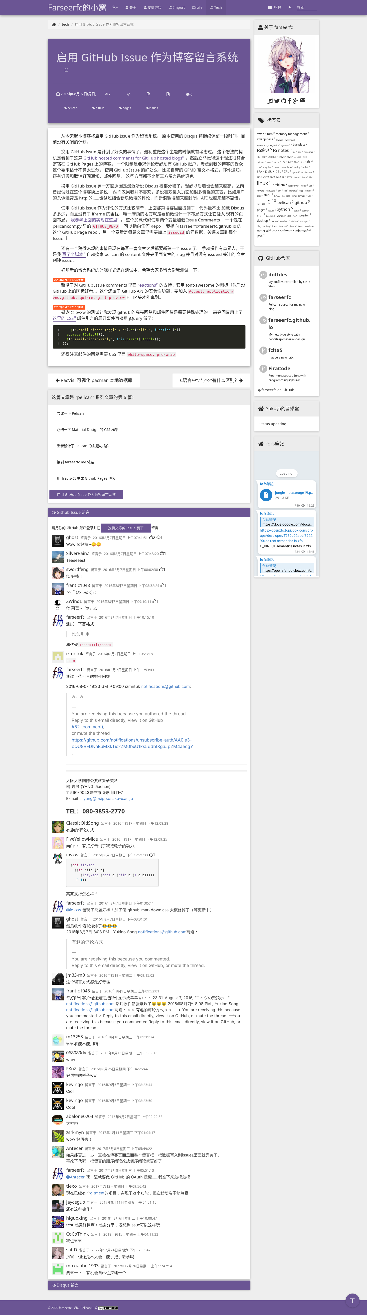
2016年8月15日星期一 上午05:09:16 (129, 1053)
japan (301, 226)
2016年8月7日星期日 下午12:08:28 (140, 823)
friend (297, 177)
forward (261, 190)
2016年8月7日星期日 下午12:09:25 (139, 839)
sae (286, 190)
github (99, 108)
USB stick (273, 157)
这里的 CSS (63, 318)
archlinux (280, 185)
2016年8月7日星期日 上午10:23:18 (125, 654)
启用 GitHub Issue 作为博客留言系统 (86, 494)
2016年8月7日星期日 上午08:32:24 (131, 585)
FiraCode (279, 368)
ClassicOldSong (82, 823)
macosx (275, 221)
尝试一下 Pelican (70, 413)
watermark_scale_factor (268, 145)
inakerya (293, 190)
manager (305, 221)
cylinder (261, 162)
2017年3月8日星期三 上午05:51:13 (126, 1170)
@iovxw (73, 909)
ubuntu (293, 226)
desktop (263, 220)
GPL (310, 195)
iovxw (72, 855)
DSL (279, 172)
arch (261, 215)
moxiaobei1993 (82, 1266)
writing (267, 226)
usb (311, 185)
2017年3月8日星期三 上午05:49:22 (124, 1148)
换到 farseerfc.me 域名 (75, 462)
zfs (310, 161)
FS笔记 (264, 150)
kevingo (74, 1084)
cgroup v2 (286, 145)
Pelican (86, 1308)
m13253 (74, 1037)
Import (178, 7)
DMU (269, 172)
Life (198, 7)
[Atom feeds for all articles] (290, 7)
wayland (281, 215)
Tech (217, 7)
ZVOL (290, 177)
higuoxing (77, 1218)
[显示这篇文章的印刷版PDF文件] (149, 94)
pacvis (297, 210)
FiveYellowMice (82, 839)
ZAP (278, 177)
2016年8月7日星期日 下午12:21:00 (120, 855)
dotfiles (309, 190)
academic (310, 226)
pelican (72, 108)
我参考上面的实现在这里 (94, 220)
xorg (289, 215)
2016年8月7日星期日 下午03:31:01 (120, 919)
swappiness (266, 139)
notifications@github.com (165, 686)
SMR (290, 162)
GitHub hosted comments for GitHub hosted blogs (132, 158)
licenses (286, 195)
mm (271, 134)
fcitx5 (275, 350)
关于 (132, 7)
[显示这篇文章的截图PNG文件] (168, 94)
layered (296, 172)
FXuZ (71, 1069)
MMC (290, 157)
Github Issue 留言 (73, 512)
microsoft (303, 231)
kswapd (280, 140)
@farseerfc (267, 389)
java (261, 236)
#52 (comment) (87, 726)
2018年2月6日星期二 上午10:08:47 (129, 1218)
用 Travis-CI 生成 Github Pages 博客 (86, 478)
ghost (72, 537)
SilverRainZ (77, 553)
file (295, 152)
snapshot (268, 167)
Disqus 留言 (67, 1285)
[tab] (149, 512)
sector (277, 162)
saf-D (71, 1250)
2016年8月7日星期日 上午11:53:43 (126, 670)
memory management (292, 134)
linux (264, 183)
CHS (305, 157)
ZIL (284, 177)
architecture (307, 172)
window (295, 221)
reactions (147, 285)
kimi (280, 190)
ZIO (259, 177)
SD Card (298, 157)
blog (259, 226)
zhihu (268, 195)
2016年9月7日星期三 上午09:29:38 (135, 1117)
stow (260, 195)
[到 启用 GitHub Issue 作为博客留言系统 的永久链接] (66, 71)
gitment (97, 1192)
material (264, 231)
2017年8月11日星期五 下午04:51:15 (128, 1202)
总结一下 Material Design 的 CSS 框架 (87, 429)
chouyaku (271, 190)
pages (126, 108)
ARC (272, 177)
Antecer (74, 1148)
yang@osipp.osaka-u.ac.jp (108, 798)
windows (285, 221)
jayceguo (75, 1202)
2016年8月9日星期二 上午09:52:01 (131, 991)
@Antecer (75, 1176)
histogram (309, 152)
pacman (306, 210)
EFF (264, 203)
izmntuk (74, 653)
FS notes (282, 150)
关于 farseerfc (278, 27)
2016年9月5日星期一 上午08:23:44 (124, 1085)
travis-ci (283, 226)
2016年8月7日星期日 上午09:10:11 (123, 601)
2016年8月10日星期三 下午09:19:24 (125, 1037)
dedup (298, 167)
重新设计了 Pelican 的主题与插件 (83, 445)
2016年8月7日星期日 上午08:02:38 (130, 569)
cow (259, 167)
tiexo (71, 1186)
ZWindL (74, 601)
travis (275, 226)
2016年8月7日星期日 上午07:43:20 (131, 554)
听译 (301, 190)
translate (300, 144)
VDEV (266, 177)
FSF (259, 203)
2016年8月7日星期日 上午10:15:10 (126, 617)
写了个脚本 (72, 254)
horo (305, 177)
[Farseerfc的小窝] (54, 24)
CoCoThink (77, 1234)
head (270, 162)
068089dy (76, 1053)
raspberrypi (294, 185)
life (311, 177)
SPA (260, 172)
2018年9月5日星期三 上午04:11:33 (130, 1234)
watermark (290, 140)
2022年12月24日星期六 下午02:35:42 (121, 1250)
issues (153, 108)
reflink (306, 167)
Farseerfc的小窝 (77, 7)
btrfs (303, 162)
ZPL (287, 172)
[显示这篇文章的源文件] (128, 94)
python (285, 209)
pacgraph (271, 215)
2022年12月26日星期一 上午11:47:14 (142, 1266)
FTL (259, 157)
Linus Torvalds (299, 195)
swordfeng (77, 569)
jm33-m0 (75, 975)
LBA (284, 162)
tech (65, 24)
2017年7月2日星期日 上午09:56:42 (118, 1186)
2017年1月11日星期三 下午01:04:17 (126, 1132)
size (300, 152)
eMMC (282, 157)
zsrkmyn (75, 1132)
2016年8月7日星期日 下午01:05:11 (126, 903)
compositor (302, 215)
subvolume (287, 167)
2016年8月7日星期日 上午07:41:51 (120, 538)
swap (261, 134)
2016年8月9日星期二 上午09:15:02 (126, 975)
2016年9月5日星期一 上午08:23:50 (124, 1101)
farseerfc (75, 617)
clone (277, 167)
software (287, 231)
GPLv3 (277, 195)
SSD (264, 157)
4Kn (296, 162)
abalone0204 (79, 1116)
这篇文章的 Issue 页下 (126, 528)
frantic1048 (78, 585)
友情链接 (154, 7)
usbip (304, 185)
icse (275, 231)
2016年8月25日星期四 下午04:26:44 (119, 1069)
